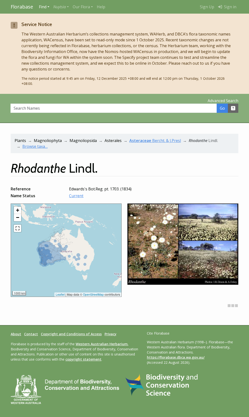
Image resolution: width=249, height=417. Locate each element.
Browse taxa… (35, 146)
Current (76, 195)
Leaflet (60, 294)
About (16, 334)
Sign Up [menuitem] (207, 6)
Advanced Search (223, 100)
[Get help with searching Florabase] (233, 108)
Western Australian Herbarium (102, 344)
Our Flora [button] (81, 6)
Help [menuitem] (101, 6)
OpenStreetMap (93, 294)
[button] (61, 7)
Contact (31, 334)
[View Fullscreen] (17, 228)
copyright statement (83, 359)
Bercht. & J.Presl (155, 140)
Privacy (110, 334)
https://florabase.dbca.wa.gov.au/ (176, 357)
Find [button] (42, 6)
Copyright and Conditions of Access (71, 334)
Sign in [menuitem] (229, 6)
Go (222, 108)
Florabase (22, 6)
